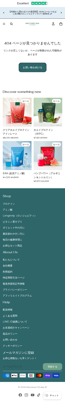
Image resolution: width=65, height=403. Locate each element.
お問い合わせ (10, 339)
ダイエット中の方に (14, 227)
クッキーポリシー (12, 345)
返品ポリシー (10, 333)
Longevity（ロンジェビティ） (20, 215)
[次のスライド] (61, 13)
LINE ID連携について (15, 321)
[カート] (61, 24)
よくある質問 (10, 315)
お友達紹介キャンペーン (16, 327)
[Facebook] (20, 395)
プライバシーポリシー (15, 289)
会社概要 (7, 265)
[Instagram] (26, 395)
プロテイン (9, 203)
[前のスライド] (4, 13)
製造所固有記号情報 (14, 283)
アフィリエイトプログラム (17, 295)
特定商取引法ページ (14, 277)
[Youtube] (33, 395)
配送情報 (7, 309)
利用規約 (7, 271)
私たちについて (11, 259)
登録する (52, 366)
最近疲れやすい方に (14, 233)
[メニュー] (4, 24)
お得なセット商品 (12, 245)
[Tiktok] (39, 395)
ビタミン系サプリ (12, 221)
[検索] (11, 24)
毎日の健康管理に (12, 239)
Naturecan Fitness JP (36, 387)
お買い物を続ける (32, 67)
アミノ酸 (7, 209)
